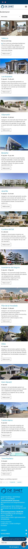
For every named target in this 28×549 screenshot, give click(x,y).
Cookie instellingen (15, 523)
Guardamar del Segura (10, 267)
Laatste (19, 482)
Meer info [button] (4, 542)
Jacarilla (4, 191)
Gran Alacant (6, 382)
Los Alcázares (6, 76)
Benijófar (4, 153)
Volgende (12, 482)
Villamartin (5, 115)
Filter (25, 16)
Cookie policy (4, 523)
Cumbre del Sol (7, 229)
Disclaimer (4, 525)
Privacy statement (6, 522)
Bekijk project (6, 53)
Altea (3, 344)
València (4, 38)
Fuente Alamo (7, 420)
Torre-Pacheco (7, 458)
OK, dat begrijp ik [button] (14, 547)
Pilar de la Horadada (9, 306)
